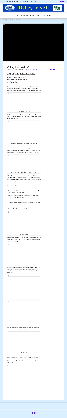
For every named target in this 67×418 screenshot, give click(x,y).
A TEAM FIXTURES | (32, 1)
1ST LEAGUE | (7, 1)
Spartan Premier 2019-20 (31, 69)
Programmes (27, 411)
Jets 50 (37, 411)
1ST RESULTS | (23, 1)
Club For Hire (43, 411)
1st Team (33, 411)
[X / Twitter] (63, 1)
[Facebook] (61, 1)
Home (22, 411)
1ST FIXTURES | (15, 1)
